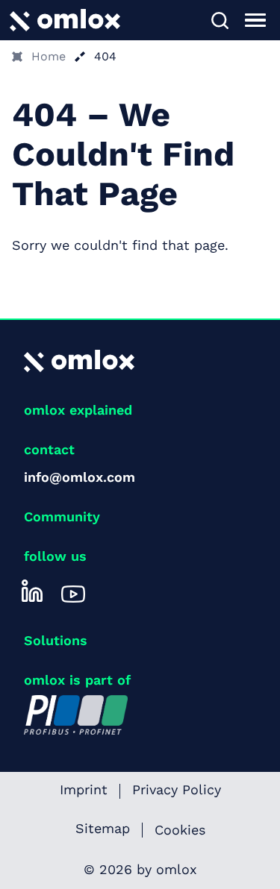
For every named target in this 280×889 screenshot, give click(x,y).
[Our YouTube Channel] (73, 591)
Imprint (84, 790)
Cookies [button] (180, 830)
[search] (219, 20)
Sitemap (102, 829)
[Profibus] (76, 713)
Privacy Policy (176, 790)
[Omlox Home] (65, 19)
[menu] (255, 20)
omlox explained (78, 410)
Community (62, 516)
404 (105, 56)
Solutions (55, 640)
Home (48, 56)
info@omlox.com (79, 477)
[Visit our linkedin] (32, 591)
